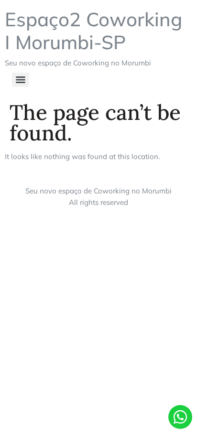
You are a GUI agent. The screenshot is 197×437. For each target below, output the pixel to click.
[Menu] (20, 80)
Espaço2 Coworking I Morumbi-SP (93, 30)
